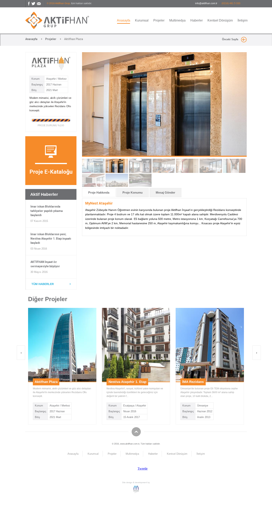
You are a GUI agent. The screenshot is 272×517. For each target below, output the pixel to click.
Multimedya (177, 20)
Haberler (196, 20)
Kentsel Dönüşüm (220, 20)
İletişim (243, 20)
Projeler (158, 20)
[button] (21, 353)
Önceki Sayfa (230, 39)
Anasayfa (123, 20)
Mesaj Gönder (165, 192)
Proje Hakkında (98, 192)
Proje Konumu (132, 192)
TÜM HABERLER (42, 284)
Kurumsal (142, 20)
